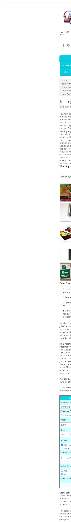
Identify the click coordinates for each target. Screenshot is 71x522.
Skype (68, 45)
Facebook (63, 45)
